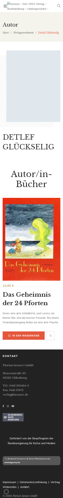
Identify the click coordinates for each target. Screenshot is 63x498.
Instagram (8, 406)
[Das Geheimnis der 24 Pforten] (31, 239)
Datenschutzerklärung (33, 482)
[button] (6, 491)
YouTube (13, 406)
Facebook (3, 406)
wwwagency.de (12, 462)
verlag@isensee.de (15, 394)
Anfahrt (24, 487)
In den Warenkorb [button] (25, 335)
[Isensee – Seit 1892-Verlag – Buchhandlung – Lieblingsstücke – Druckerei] (32, 6)
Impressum (9, 482)
